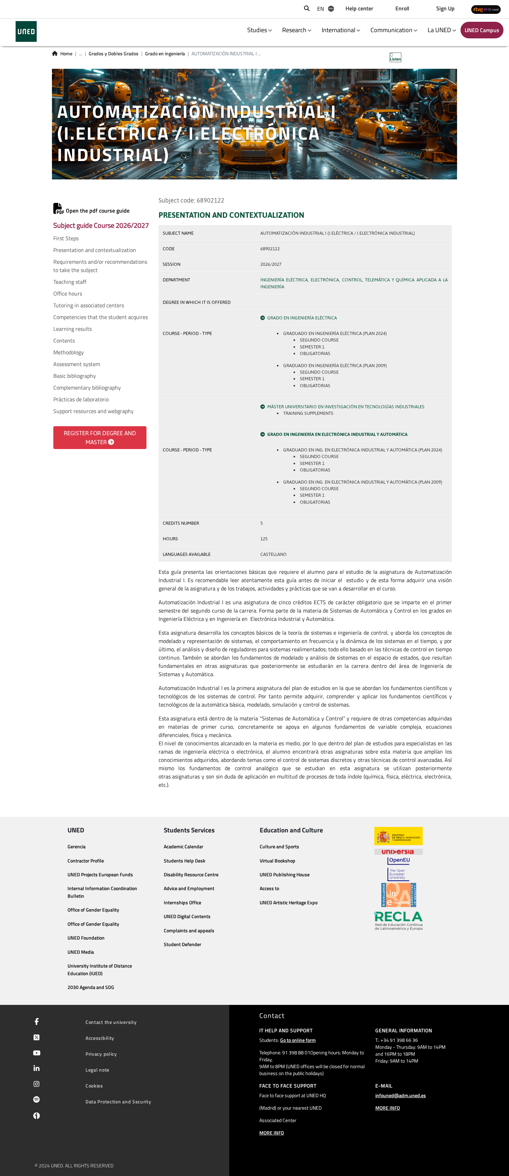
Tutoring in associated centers (88, 305)
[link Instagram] (35, 1084)
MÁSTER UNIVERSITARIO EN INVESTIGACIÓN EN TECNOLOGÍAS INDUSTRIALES (346, 406)
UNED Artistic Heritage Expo (289, 902)
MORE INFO (271, 1132)
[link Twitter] (35, 1038)
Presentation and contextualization (94, 250)
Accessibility (100, 1038)
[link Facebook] (35, 1022)
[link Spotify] (35, 1100)
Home (66, 53)
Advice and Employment (189, 888)
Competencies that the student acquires (100, 317)
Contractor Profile (86, 861)
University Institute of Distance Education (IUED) (100, 969)
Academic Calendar (183, 846)
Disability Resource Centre (191, 874)
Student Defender (182, 944)
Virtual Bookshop (277, 861)
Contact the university (111, 1022)
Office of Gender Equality (93, 910)
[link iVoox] (35, 1117)
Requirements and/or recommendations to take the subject (100, 266)
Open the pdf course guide (97, 210)
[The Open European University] (398, 869)
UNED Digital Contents (187, 916)
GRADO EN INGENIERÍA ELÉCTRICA (302, 317)
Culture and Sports (279, 846)
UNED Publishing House (285, 874)
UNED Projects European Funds (100, 874)
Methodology (68, 352)
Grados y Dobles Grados (114, 53)
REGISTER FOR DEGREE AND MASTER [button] (100, 438)
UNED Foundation (86, 938)
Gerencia (77, 846)
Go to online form (298, 1040)
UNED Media (81, 952)
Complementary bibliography (87, 387)
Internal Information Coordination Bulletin (102, 892)
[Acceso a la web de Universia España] (398, 851)
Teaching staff (69, 282)
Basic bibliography (74, 376)
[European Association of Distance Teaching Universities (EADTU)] (398, 895)
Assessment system (76, 364)
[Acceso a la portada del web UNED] (26, 31)
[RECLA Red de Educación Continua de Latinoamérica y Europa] (398, 920)
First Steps (66, 238)
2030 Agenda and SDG (91, 987)
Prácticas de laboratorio (81, 399)
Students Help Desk (184, 861)
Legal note (97, 1069)
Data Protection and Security (118, 1101)
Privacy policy (101, 1053)
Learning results (72, 329)
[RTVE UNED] (486, 9)
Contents (64, 340)
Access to (269, 888)
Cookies (94, 1085)
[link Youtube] (35, 1053)
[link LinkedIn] (35, 1069)
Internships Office (182, 902)
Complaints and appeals (189, 930)
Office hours (67, 293)
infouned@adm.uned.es (400, 1095)
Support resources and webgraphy (93, 411)
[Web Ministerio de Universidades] (398, 836)
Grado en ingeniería (165, 53)
